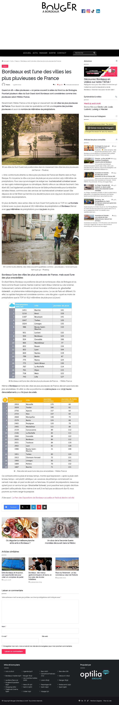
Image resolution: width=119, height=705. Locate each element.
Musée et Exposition (12, 682)
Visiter (25, 691)
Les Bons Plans (10, 680)
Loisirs (43, 680)
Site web (45, 636)
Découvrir (62, 676)
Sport (61, 687)
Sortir (52, 53)
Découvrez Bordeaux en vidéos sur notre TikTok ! (97, 80)
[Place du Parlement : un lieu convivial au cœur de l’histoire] (67, 564)
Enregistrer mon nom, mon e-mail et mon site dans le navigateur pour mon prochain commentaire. (38, 646)
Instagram (88, 11)
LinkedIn (98, 11)
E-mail (4, 636)
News (17, 61)
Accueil (27, 53)
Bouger (25, 676)
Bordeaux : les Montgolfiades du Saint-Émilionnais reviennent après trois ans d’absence (105, 202)
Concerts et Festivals (48, 674)
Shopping (8, 687)
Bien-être (62, 671)
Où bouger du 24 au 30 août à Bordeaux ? (102, 147)
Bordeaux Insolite (11, 676)
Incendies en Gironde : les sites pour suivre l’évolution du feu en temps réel (105, 174)
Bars (42, 671)
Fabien (8, 85)
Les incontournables (30, 678)
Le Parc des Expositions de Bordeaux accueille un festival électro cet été (43, 498)
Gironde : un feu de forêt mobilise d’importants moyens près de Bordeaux (103, 160)
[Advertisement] (59, 31)
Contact (61, 53)
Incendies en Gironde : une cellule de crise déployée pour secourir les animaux (103, 218)
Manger (43, 53)
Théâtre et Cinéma (11, 689)
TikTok (93, 11)
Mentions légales (96, 701)
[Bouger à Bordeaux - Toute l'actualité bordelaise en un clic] (59, 7)
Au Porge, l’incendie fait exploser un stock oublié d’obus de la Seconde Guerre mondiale (104, 187)
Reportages (45, 684)
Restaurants (63, 684)
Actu (35, 53)
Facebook (83, 11)
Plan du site (107, 701)
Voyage (43, 691)
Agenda (26, 671)
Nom (4, 626)
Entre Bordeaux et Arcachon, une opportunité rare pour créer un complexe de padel (12, 575)
